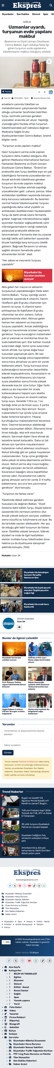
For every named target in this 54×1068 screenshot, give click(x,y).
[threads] (49, 961)
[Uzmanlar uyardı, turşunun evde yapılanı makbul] (27, 72)
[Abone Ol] (50, 91)
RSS (7, 942)
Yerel (16, 1004)
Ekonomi (18, 980)
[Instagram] (24, 885)
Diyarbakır (8, 14)
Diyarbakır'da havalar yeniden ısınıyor (11, 659)
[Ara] (51, 5)
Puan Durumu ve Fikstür (16, 905)
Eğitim (17, 977)
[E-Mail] (19, 627)
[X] (15, 885)
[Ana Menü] (3, 5)
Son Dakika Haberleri (14, 911)
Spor (45, 14)
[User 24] (8, 623)
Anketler (14, 1027)
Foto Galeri (15, 1007)
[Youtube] (29, 885)
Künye (7, 927)
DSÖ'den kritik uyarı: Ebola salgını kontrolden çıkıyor (39, 660)
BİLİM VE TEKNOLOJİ (25, 973)
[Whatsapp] (44, 885)
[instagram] (22, 961)
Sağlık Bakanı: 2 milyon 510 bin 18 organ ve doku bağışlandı (13, 711)
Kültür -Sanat (21, 987)
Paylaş (8, 91)
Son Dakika (23, 14)
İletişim (40, 924)
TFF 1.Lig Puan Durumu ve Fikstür (32, 1054)
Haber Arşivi (11, 914)
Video (12, 1010)
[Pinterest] (20, 885)
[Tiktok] (34, 885)
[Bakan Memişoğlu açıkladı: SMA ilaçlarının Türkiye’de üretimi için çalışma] (40, 673)
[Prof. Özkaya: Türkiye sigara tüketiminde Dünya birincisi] (14, 673)
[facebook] (9, 961)
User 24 (7, 98)
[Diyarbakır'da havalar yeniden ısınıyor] (14, 649)
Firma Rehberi (17, 1017)
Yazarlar (14, 1014)
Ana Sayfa (14, 967)
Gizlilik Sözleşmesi (23, 924)
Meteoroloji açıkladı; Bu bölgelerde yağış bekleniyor (38, 711)
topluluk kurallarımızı (29, 761)
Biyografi (14, 1024)
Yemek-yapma (21, 1000)
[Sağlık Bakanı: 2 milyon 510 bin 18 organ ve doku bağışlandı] (14, 700)
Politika (7, 924)
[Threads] (39, 885)
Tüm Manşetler (12, 908)
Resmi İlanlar (20, 990)
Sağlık (27, 22)
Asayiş (29, 921)
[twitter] (15, 961)
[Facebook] (10, 885)
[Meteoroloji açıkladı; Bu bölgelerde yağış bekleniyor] (40, 700)
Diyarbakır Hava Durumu (16, 896)
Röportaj (14, 1020)
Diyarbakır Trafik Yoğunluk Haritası (21, 902)
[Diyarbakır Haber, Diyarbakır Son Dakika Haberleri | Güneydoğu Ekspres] (27, 5)
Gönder (8, 752)
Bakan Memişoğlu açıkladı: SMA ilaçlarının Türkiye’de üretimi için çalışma (38, 685)
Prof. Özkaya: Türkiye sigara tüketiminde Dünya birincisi (14, 684)
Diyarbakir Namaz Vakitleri (17, 899)
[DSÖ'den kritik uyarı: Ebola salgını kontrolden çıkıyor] (40, 649)
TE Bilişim (34, 952)
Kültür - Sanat (43, 921)
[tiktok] (42, 961)
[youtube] (29, 961)
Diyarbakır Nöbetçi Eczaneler (18, 893)
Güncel (36, 14)
